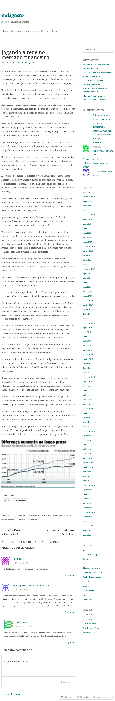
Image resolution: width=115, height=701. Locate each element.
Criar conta (87, 615)
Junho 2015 (87, 391)
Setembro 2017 (89, 269)
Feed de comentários (91, 628)
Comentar (65, 682)
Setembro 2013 (89, 485)
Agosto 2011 (87, 530)
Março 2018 (87, 242)
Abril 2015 (87, 400)
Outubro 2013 (88, 481)
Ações (85, 550)
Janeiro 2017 (88, 305)
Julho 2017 (87, 278)
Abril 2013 (87, 503)
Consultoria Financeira (20, 31)
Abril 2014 (87, 454)
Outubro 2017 (88, 264)
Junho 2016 (87, 337)
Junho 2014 (87, 445)
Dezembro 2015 (89, 364)
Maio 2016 (87, 341)
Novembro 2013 (89, 476)
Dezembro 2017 (89, 255)
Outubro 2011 (88, 521)
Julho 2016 (87, 332)
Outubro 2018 (88, 210)
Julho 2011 (87, 535)
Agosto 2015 (87, 382)
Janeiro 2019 (88, 201)
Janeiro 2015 (88, 413)
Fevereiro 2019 (89, 197)
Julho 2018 (87, 224)
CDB (52, 516)
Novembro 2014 (89, 422)
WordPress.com (89, 633)
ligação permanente (30, 519)
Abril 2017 (87, 292)
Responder (70, 575)
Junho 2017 (87, 283)
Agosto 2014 (87, 436)
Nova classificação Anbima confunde (11, 532)
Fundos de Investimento (92, 573)
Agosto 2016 (87, 328)
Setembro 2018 (89, 215)
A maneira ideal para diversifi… (102, 139)
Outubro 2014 (88, 427)
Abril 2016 (87, 346)
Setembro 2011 (89, 526)
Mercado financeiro (63, 516)
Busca (54, 31)
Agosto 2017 (87, 274)
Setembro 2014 (89, 431)
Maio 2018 (87, 233)
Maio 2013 (87, 499)
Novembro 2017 (89, 260)
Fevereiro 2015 (89, 409)
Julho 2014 (87, 440)
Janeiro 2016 (88, 359)
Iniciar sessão (88, 619)
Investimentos (31, 516)
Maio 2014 (87, 449)
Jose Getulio (98, 159)
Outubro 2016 (88, 319)
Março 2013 (87, 508)
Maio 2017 (87, 287)
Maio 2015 (87, 395)
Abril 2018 (87, 237)
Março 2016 (87, 350)
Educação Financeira (91, 568)
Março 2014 (87, 458)
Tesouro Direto (89, 600)
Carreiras (86, 559)
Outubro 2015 (88, 373)
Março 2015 (87, 404)
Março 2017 (87, 296)
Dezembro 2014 (89, 418)
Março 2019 (87, 192)
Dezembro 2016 (89, 310)
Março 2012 (87, 517)
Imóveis (86, 582)
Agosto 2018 (87, 219)
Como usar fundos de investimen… (101, 123)
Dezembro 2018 (89, 206)
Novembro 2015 (89, 368)
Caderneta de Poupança (92, 555)
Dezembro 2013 (89, 472)
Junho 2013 (87, 494)
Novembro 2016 (89, 314)
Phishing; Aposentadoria (11, 519)
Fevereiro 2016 (89, 355)
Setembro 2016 (89, 323)
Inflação (86, 586)
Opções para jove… (102, 163)
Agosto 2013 (87, 490)
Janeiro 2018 (88, 251)
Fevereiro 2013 (89, 512)
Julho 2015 (87, 386)
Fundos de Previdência (92, 577)
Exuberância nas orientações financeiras (61, 532)
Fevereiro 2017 (89, 301)
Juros (85, 595)
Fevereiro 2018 (89, 246)
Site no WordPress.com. (10, 694)
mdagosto (12, 15)
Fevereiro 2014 (89, 463)
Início (5, 31)
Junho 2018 (87, 228)
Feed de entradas (89, 624)
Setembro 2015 (89, 377)
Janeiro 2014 (88, 467)
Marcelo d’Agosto (40, 31)
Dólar (85, 564)
